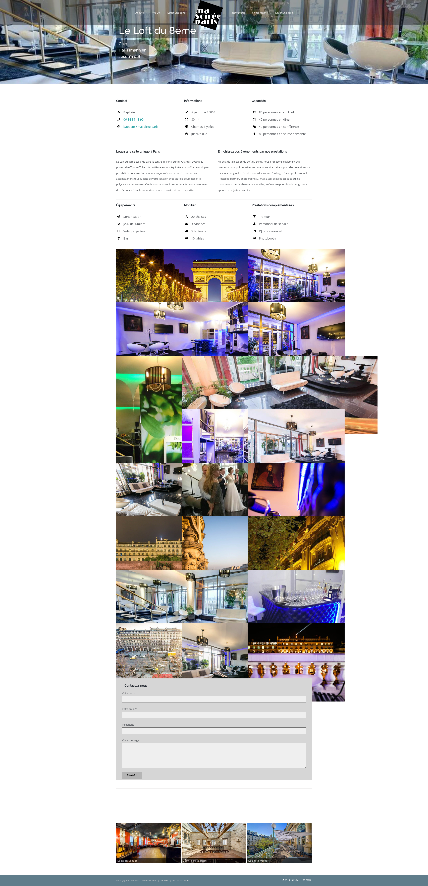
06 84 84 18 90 (133, 119)
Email (308, 880)
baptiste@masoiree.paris (140, 127)
